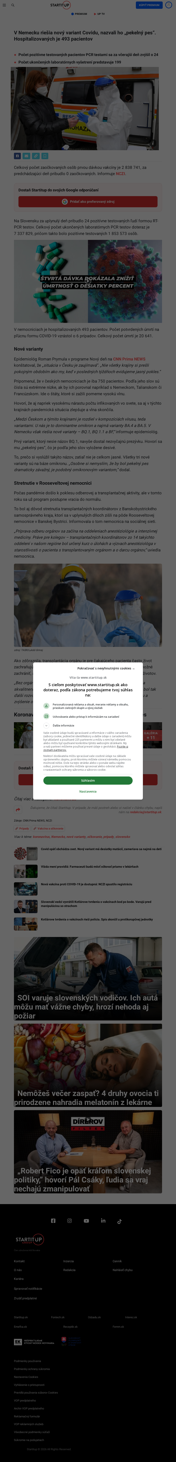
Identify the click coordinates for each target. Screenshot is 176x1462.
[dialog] (88, 731)
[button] (88, 726)
